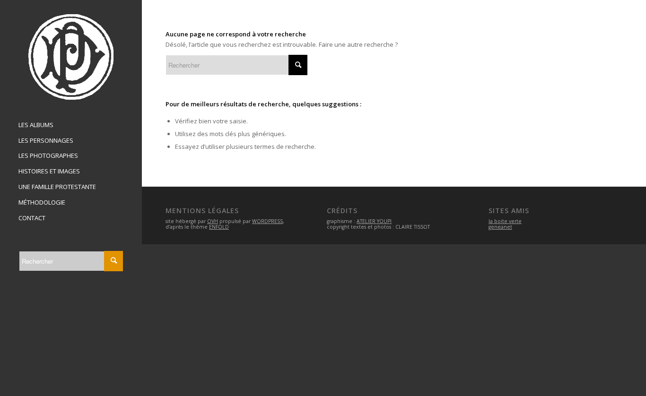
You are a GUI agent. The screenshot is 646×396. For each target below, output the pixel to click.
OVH (212, 221)
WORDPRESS (267, 221)
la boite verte (505, 221)
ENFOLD (219, 227)
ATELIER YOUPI (374, 221)
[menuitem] (70, 125)
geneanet (500, 227)
